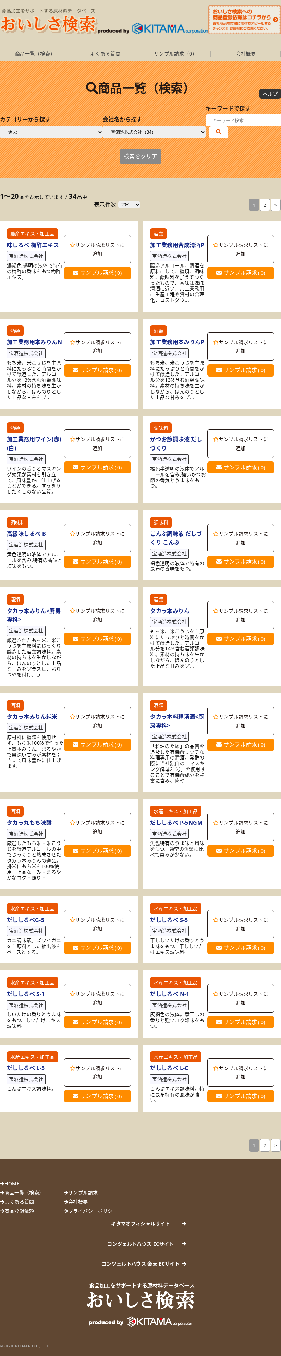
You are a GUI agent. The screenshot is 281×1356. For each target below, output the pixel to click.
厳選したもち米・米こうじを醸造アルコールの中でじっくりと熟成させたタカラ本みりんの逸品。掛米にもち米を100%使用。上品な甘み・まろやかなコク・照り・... (34, 860)
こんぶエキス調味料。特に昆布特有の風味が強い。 (177, 1094)
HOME (12, 1183)
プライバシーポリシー (93, 1211)
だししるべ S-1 (26, 994)
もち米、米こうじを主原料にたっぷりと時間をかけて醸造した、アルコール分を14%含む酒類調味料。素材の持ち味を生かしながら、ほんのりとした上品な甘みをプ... (177, 649)
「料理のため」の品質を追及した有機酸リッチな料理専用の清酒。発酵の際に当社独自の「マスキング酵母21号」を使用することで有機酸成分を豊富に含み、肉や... (177, 763)
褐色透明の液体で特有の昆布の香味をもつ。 (177, 566)
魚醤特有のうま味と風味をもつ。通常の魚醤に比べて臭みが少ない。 (177, 849)
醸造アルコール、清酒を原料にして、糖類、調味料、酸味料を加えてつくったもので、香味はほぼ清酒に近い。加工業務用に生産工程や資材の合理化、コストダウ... (177, 283)
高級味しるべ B (26, 534)
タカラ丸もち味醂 (29, 822)
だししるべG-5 (25, 920)
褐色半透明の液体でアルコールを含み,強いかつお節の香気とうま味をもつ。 (178, 477)
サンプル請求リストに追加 (100, 249)
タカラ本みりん (170, 611)
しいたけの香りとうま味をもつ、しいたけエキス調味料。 (34, 1020)
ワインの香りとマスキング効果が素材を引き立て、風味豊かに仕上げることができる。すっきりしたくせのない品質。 (34, 480)
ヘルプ (270, 93)
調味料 (161, 427)
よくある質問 (105, 53)
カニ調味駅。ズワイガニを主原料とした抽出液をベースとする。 (34, 946)
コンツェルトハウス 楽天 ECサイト (141, 1263)
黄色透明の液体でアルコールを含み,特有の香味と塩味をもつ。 (35, 560)
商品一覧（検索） (35, 53)
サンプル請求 (100, 272)
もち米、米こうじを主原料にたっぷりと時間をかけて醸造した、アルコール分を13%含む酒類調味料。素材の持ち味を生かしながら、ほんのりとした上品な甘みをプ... (34, 380)
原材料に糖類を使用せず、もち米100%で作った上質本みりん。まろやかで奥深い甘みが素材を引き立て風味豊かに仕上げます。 (35, 752)
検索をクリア (140, 156)
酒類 (158, 233)
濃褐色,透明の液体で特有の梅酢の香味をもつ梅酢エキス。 (35, 271)
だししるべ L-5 (26, 1068)
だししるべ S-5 (169, 920)
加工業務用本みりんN (34, 342)
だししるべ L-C (169, 1068)
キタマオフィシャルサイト (140, 1223)
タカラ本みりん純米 (32, 716)
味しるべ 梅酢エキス (33, 245)
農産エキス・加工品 (32, 233)
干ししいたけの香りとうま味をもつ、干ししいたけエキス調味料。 (177, 946)
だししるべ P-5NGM (176, 822)
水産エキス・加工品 (176, 811)
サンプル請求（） (175, 53)
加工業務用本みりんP (177, 342)
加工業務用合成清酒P (177, 245)
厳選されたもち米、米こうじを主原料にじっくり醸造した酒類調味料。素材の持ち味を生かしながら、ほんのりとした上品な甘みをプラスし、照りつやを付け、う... (34, 658)
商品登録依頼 (19, 1211)
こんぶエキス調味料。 (31, 1089)
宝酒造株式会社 (26, 255)
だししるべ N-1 (170, 994)
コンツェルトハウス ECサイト (140, 1244)
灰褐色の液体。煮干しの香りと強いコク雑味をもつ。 (177, 1020)
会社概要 (246, 53)
